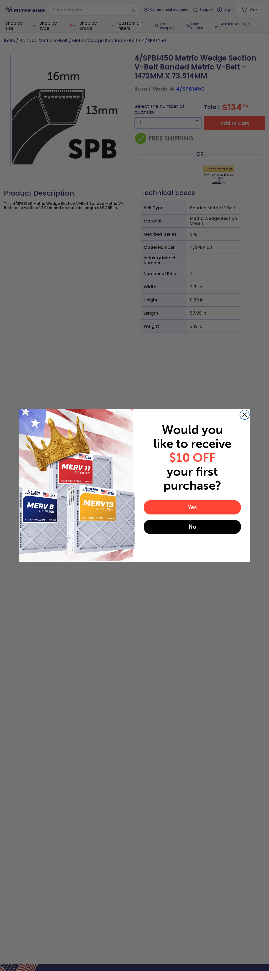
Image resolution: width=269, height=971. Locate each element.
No (192, 526)
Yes (192, 507)
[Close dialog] (244, 414)
